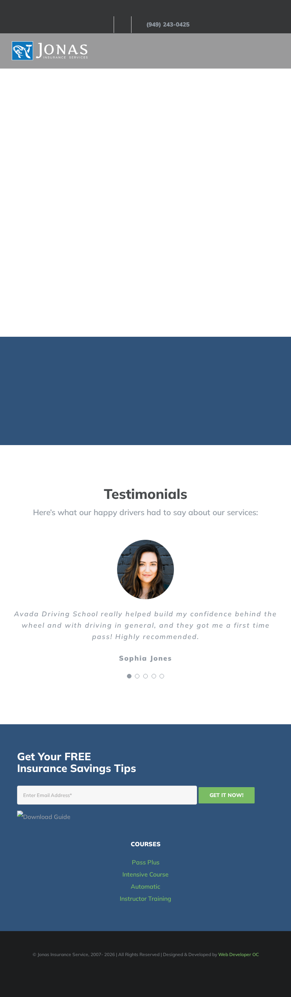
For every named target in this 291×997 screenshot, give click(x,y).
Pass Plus (146, 862)
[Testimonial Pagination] (129, 676)
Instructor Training (145, 898)
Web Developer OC (238, 954)
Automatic (145, 886)
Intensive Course (145, 874)
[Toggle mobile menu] (277, 51)
